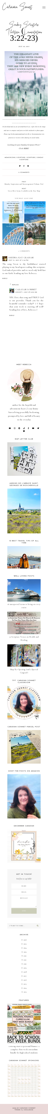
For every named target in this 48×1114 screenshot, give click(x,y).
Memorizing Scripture (15, 157)
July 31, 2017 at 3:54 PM (18, 260)
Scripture (31, 157)
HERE (26, 148)
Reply (5, 278)
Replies (15, 285)
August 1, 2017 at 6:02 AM (26, 292)
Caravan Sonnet (17, 7)
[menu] (43, 7)
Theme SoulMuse (24, 1110)
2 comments (24, 172)
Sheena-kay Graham (21, 257)
